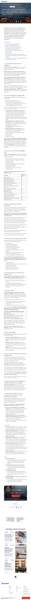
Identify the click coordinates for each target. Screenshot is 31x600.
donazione (11, 129)
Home (2, 4)
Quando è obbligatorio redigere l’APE (12, 45)
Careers (10, 589)
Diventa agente (11, 592)
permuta (13, 185)
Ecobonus (10, 183)
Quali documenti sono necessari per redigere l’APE (14, 50)
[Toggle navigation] (28, 1)
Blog (9, 588)
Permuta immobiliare (9, 133)
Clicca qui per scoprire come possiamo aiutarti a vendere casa (15, 233)
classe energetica (9, 78)
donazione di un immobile (14, 439)
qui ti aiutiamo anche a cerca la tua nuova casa (15, 234)
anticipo (10, 221)
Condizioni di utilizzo (19, 588)
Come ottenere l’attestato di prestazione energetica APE (15, 54)
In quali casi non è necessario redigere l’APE (13, 46)
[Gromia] (15, 583)
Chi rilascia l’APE (8, 51)
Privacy (17, 589)
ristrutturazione (14, 101)
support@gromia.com (26, 589)
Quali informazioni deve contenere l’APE (12, 49)
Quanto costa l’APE (9, 52)
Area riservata (11, 593)
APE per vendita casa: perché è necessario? (13, 47)
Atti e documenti (5, 4)
